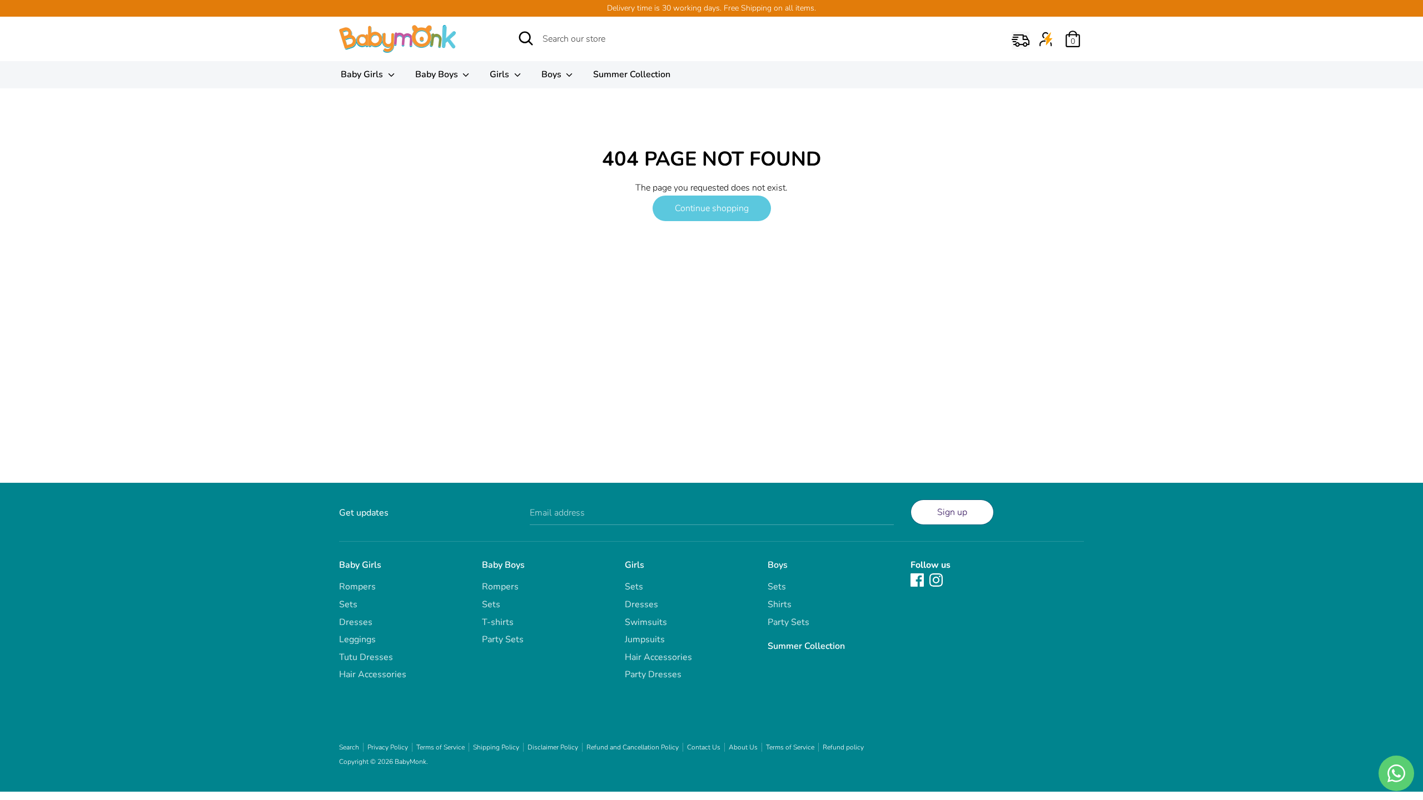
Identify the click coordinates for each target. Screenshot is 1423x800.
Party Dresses (653, 674)
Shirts (780, 604)
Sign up (952, 512)
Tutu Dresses (366, 657)
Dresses (355, 622)
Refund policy (843, 747)
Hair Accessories (372, 674)
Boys (552, 74)
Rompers (357, 587)
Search (349, 747)
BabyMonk (410, 761)
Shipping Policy (496, 747)
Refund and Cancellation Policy (632, 747)
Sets (348, 604)
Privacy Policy (387, 747)
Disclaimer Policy (553, 747)
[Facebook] (917, 579)
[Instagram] (936, 579)
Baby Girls (363, 74)
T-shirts (498, 622)
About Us (743, 747)
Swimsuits (646, 622)
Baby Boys (437, 74)
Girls (500, 74)
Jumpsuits (645, 639)
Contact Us (703, 747)
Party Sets (503, 639)
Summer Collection (631, 74)
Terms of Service (440, 747)
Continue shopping (712, 208)
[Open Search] (526, 38)
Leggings (357, 639)
